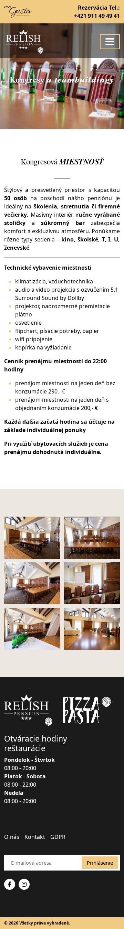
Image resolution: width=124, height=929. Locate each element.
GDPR (57, 837)
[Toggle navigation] (110, 41)
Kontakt (34, 837)
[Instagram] (24, 884)
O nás (11, 837)
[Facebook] (9, 884)
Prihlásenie (100, 862)
